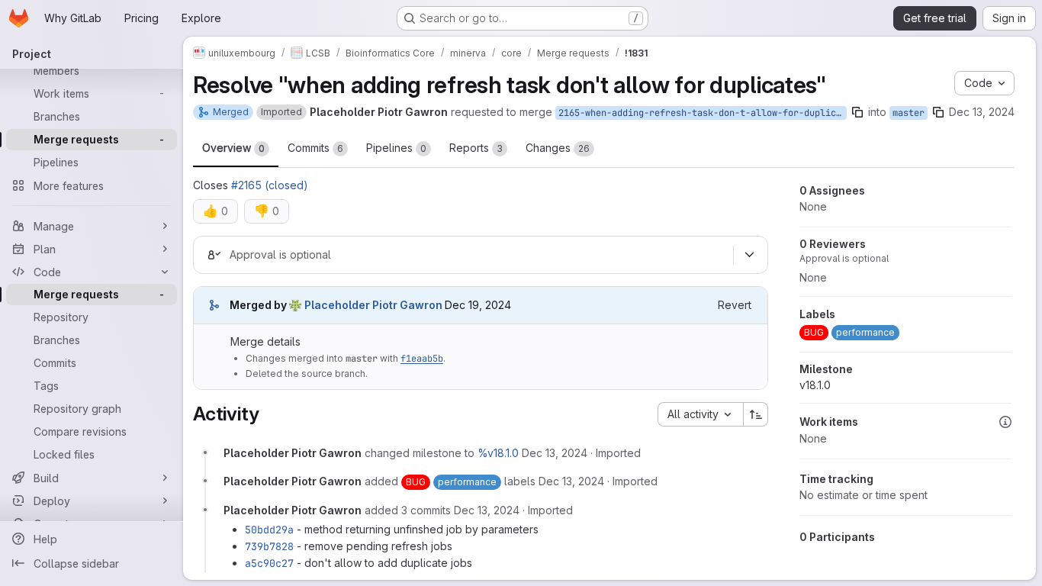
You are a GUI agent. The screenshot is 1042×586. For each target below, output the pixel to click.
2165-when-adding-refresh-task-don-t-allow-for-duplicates (702, 113)
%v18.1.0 (498, 452)
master (908, 113)
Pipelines (396, 147)
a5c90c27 (269, 563)
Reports (476, 147)
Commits (315, 147)
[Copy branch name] (857, 112)
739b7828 (269, 546)
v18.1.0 (815, 384)
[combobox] (700, 414)
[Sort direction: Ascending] (756, 414)
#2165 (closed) (269, 185)
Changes (558, 147)
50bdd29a (269, 529)
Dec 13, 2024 (982, 111)
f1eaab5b (421, 359)
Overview (233, 147)
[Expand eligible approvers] (749, 255)
